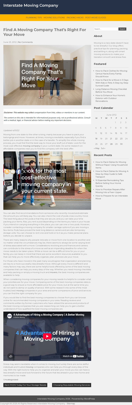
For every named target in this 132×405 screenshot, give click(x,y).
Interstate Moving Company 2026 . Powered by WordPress (66, 399)
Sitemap (71, 403)
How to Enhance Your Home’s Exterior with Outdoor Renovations (110, 98)
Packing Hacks (75, 17)
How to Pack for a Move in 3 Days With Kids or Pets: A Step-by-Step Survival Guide (112, 83)
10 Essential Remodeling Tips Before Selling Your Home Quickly (110, 183)
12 (101, 133)
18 (96, 138)
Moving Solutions (54, 17)
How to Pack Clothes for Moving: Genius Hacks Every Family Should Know (111, 74)
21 (111, 138)
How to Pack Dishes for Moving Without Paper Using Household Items (111, 165)
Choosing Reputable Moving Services (71, 385)
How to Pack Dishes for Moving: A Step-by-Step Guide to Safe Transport (112, 174)
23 (121, 138)
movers (53, 272)
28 (111, 144)
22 (116, 138)
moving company (31, 146)
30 (121, 144)
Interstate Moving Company (30, 5)
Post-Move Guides (95, 17)
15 (116, 133)
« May (96, 148)
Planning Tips (34, 17)
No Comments (25, 42)
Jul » (103, 148)
